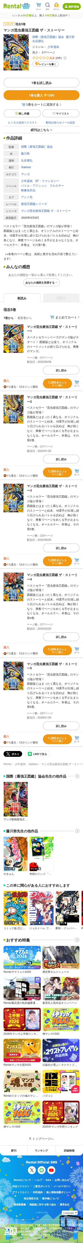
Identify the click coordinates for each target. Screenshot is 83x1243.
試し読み (61, 370)
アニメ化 (27, 197)
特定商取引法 (31, 1198)
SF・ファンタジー (47, 181)
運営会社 (64, 1204)
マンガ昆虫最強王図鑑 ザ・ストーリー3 (52, 488)
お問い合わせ (62, 1180)
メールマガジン (62, 1186)
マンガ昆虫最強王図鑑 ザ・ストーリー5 (52, 665)
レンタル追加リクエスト (22, 122)
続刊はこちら (40, 129)
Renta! (8, 764)
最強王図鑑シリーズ (34, 204)
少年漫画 (53, 47)
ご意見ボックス (41, 1186)
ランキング (41, 1150)
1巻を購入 (41, 95)
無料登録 (73, 6)
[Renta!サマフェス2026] (25, 6)
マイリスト (62, 113)
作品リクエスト (20, 1186)
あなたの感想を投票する (40, 282)
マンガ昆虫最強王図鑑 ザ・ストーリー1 (52, 328)
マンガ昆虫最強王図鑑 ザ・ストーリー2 (52, 399)
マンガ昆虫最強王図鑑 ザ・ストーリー (46, 210)
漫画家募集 (20, 1204)
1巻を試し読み (41, 82)
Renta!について (22, 1180)
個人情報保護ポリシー (58, 1192)
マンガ (25, 174)
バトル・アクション (34, 185)
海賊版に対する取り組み (42, 1204)
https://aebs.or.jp (28, 1237)
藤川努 (70, 37)
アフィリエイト (20, 1192)
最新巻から (24, 318)
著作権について (50, 1198)
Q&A (48, 1180)
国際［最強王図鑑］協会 (48, 37)
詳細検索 (69, 1150)
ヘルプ (38, 1180)
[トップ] (12, 6)
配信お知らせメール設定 (60, 122)
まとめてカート (66, 317)
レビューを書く (47, 64)
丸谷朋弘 (38, 41)
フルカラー (57, 185)
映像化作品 (28, 190)
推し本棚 (24, 113)
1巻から (9, 318)
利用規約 (38, 1192)
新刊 (13, 1150)
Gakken (26, 167)
